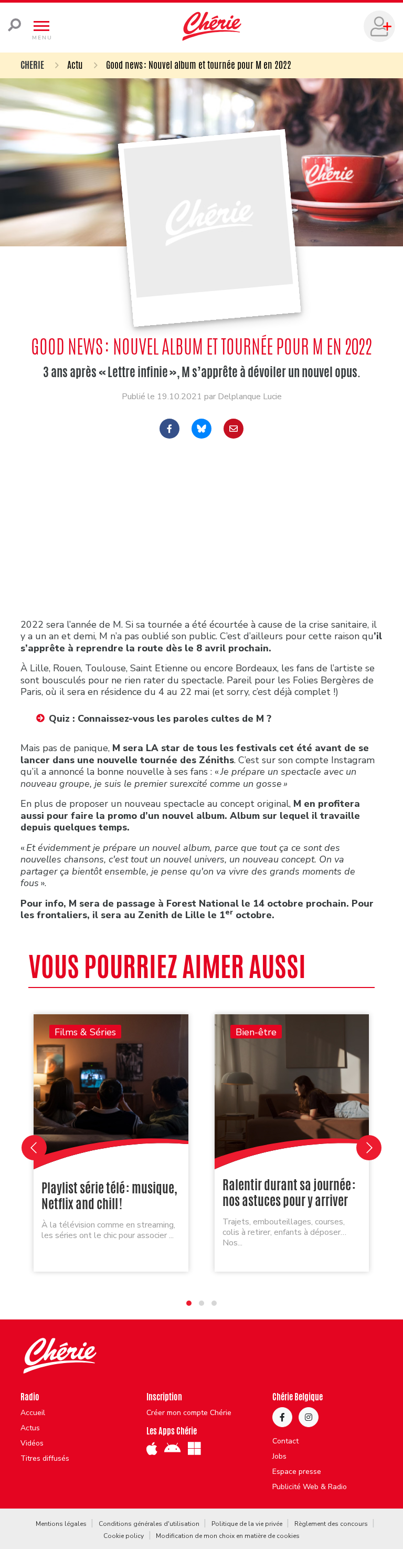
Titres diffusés (44, 1458)
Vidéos (32, 1443)
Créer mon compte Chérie (188, 1413)
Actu (75, 64)
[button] (189, 1303)
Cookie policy (123, 1536)
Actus (30, 1428)
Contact (285, 1441)
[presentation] (34, 1147)
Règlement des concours (331, 1524)
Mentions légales (61, 1524)
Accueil (32, 1413)
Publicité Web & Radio (309, 1487)
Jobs (279, 1456)
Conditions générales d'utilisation (149, 1524)
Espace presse (296, 1472)
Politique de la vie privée (246, 1524)
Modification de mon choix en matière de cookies (228, 1536)
